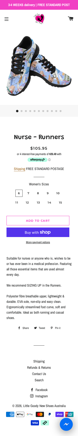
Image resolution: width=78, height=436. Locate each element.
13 (38, 202)
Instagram (41, 396)
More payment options (38, 242)
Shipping (19, 168)
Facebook (41, 389)
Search (39, 380)
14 (49, 202)
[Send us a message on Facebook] (66, 424)
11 (60, 111)
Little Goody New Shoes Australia (44, 405)
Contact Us (39, 373)
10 (56, 111)
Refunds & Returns (39, 367)
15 (60, 202)
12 (27, 202)
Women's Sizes (39, 184)
